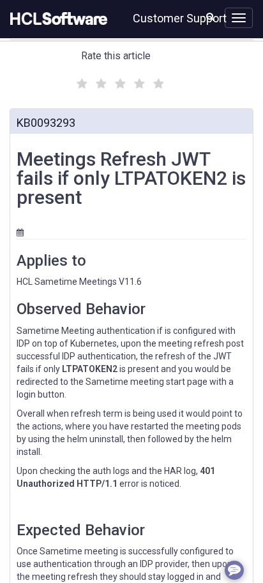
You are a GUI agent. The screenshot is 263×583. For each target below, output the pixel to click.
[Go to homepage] (56, 19)
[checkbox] (80, 80)
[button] (210, 16)
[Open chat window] (234, 570)
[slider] (119, 82)
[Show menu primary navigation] (239, 18)
